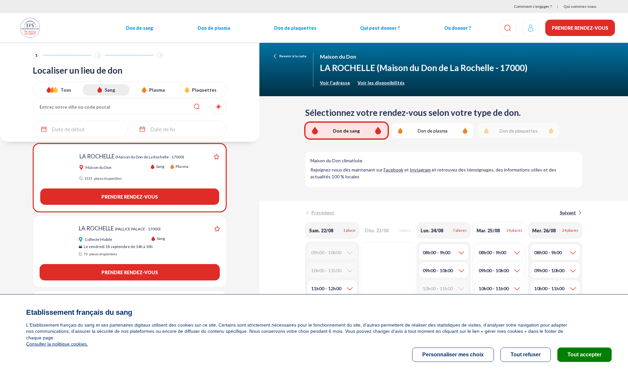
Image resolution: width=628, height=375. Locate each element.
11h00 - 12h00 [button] (326, 288)
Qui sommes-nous (580, 6)
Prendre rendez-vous (580, 28)
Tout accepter (584, 354)
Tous (66, 90)
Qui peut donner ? (380, 28)
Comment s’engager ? (533, 6)
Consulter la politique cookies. (57, 344)
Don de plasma (214, 28)
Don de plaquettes (295, 28)
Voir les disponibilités (381, 82)
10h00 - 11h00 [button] (494, 288)
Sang (110, 90)
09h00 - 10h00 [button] (438, 270)
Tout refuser (526, 354)
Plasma (157, 90)
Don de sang (139, 28)
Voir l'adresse (335, 82)
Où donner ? (457, 28)
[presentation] (570, 212)
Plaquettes (204, 90)
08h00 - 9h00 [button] (436, 252)
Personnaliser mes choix (453, 354)
